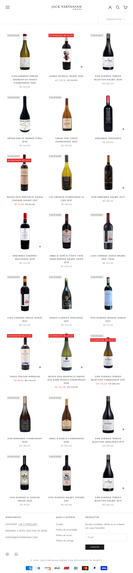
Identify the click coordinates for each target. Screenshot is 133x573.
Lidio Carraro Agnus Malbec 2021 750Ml (108, 257)
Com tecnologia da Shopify (85, 560)
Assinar (94, 547)
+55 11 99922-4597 (27, 524)
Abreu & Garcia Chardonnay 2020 (66, 440)
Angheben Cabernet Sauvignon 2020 (25, 257)
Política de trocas (64, 535)
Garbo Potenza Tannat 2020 (66, 76)
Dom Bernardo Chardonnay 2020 (25, 440)
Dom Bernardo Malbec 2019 (108, 197)
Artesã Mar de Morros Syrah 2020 (24, 140)
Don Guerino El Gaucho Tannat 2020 (25, 499)
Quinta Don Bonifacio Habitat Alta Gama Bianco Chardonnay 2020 (66, 379)
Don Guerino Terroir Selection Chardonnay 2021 (108, 378)
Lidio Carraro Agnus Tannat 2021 (24, 319)
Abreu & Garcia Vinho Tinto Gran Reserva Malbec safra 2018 (66, 259)
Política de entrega (64, 540)
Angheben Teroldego (108, 138)
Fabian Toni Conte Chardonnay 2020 (66, 140)
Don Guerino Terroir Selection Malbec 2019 (108, 499)
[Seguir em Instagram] (7, 554)
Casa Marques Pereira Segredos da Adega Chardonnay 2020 (25, 79)
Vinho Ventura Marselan (25, 376)
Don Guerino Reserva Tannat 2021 (108, 319)
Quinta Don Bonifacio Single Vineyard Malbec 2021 (25, 199)
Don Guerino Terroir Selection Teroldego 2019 (108, 440)
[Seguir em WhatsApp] (16, 554)
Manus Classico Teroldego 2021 (66, 319)
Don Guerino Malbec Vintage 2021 (66, 499)
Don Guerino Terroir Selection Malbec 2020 (108, 78)
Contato (59, 524)
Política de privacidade (66, 529)
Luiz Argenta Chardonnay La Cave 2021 (66, 199)
